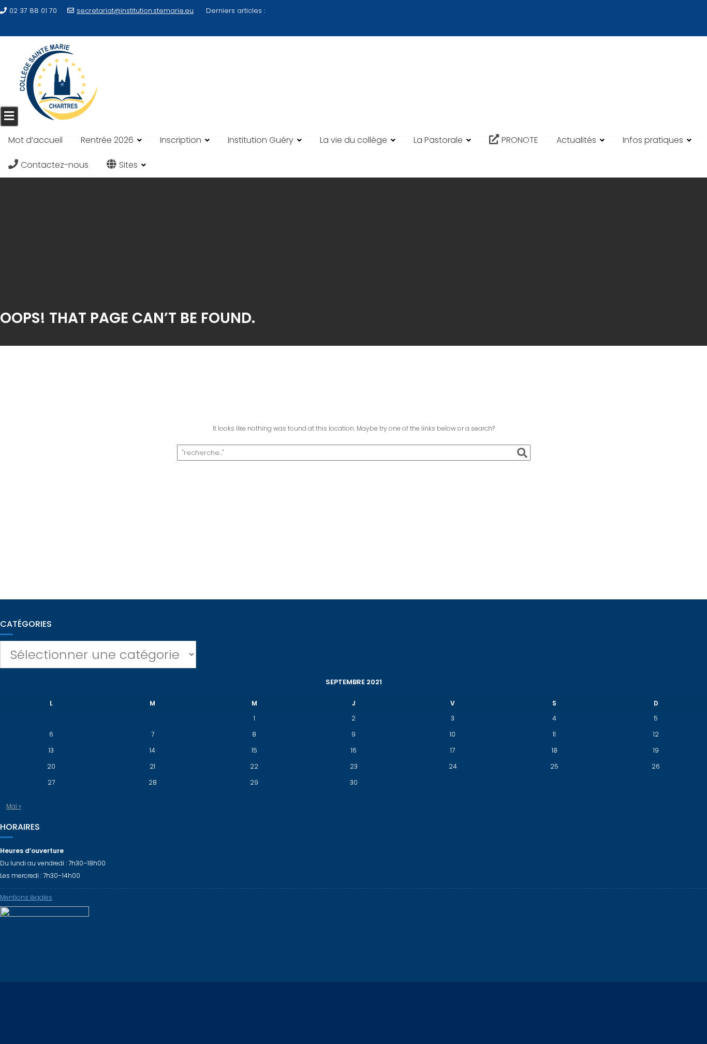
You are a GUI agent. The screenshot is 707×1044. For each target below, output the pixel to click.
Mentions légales (26, 897)
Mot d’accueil (35, 140)
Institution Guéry (260, 140)
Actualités (576, 140)
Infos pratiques (653, 140)
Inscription (180, 140)
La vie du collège (353, 140)
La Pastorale (438, 140)
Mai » (13, 806)
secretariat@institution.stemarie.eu (135, 11)
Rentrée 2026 (107, 140)
